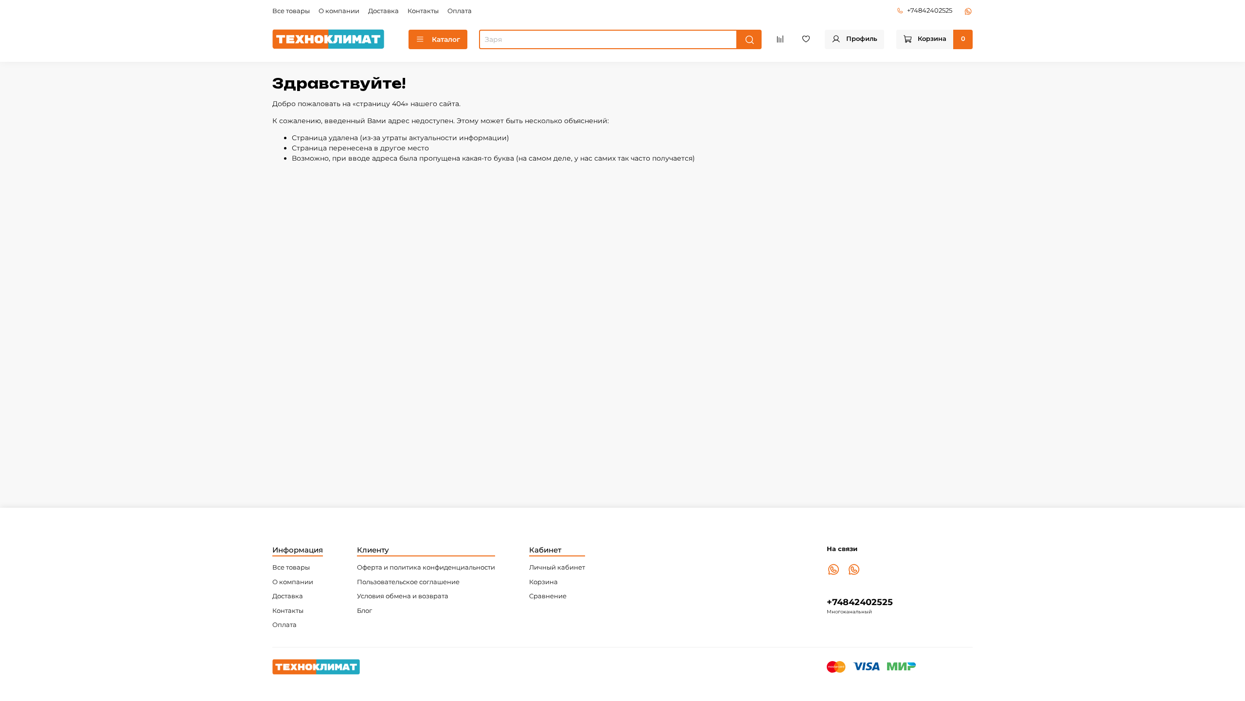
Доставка (383, 11)
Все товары (291, 11)
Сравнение (548, 596)
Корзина (543, 582)
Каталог (446, 39)
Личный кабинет (557, 567)
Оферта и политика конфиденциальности (426, 567)
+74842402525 (929, 10)
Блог (364, 610)
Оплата (459, 11)
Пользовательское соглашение (408, 582)
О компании (339, 11)
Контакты (423, 11)
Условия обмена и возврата (402, 596)
